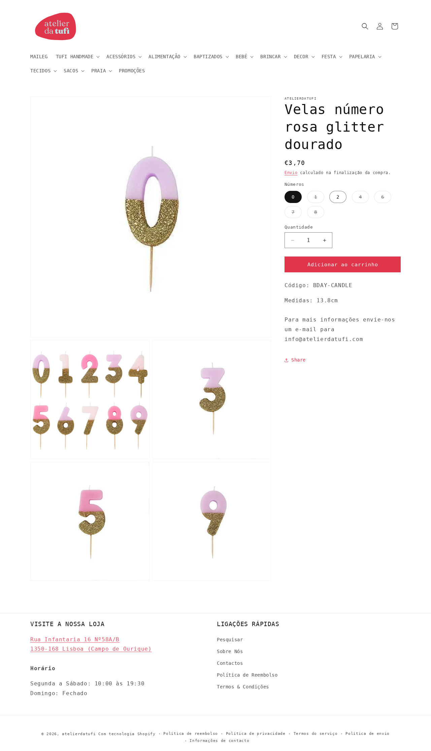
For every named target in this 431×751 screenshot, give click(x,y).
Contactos (230, 663)
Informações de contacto (219, 741)
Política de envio (367, 733)
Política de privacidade (256, 733)
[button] (77, 56)
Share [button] (298, 360)
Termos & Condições (243, 686)
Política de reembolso (190, 733)
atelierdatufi (79, 734)
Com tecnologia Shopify (126, 734)
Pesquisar (230, 639)
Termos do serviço (316, 733)
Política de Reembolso (247, 675)
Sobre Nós (230, 651)
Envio (291, 172)
